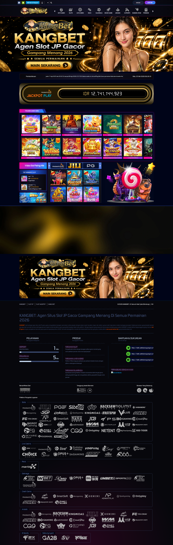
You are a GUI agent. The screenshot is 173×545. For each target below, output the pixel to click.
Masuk (138, 3)
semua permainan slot (112, 329)
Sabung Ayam (136, 13)
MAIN (32, 124)
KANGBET (22, 304)
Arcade (117, 13)
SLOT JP (30, 304)
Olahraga (99, 13)
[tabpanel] (86, 44)
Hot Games (61, 13)
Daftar (150, 2)
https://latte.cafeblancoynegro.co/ (143, 348)
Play (47, 95)
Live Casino (80, 13)
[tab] (58, 166)
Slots (71, 13)
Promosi (146, 13)
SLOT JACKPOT (41, 304)
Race (89, 13)
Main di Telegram (33, 3)
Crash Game (108, 13)
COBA (59, 175)
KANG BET (51, 304)
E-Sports (127, 13)
